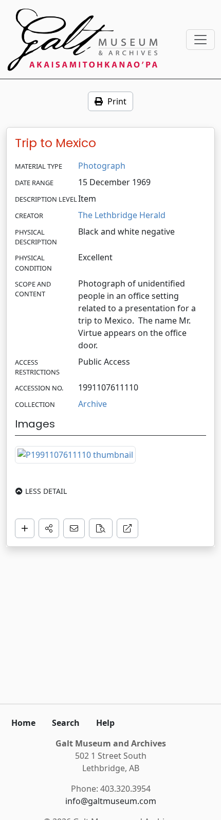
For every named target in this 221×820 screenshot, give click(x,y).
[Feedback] (74, 528)
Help (105, 722)
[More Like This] (101, 528)
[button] (49, 528)
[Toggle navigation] (200, 39)
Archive (92, 403)
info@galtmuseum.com (110, 801)
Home (23, 722)
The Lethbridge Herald (121, 215)
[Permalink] (127, 528)
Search (66, 722)
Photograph (101, 165)
